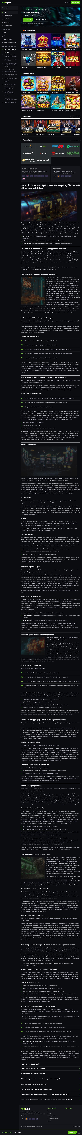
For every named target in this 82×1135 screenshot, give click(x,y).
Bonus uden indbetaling (10, 42)
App (5, 32)
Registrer (75, 2)
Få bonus (28, 19)
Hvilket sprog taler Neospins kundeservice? (34, 1084)
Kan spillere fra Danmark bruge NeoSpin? (33, 1068)
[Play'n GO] (58, 146)
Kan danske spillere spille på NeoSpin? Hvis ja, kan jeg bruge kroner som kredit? (45, 1094)
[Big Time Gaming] (58, 153)
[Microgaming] (73, 146)
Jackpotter (7, 22)
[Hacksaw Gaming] (73, 153)
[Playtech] (28, 153)
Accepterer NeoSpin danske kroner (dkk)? (33, 1073)
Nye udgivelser (8, 25)
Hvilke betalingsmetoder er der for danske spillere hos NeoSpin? (40, 1079)
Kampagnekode (8, 39)
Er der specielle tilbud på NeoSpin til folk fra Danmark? (37, 1089)
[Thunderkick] (43, 160)
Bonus (5, 36)
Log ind (67, 2)
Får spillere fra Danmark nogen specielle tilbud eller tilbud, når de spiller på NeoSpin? (46, 1099)
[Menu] (79, 1132)
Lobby (5, 12)
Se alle (78, 30)
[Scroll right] (73, 116)
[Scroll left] (70, 116)
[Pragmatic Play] (28, 146)
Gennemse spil (41, 19)
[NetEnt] (43, 146)
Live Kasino (7, 19)
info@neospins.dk (76, 1126)
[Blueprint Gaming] (28, 160)
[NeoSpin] (6, 2)
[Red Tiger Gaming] (43, 153)
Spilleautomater (8, 15)
